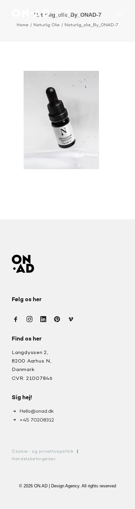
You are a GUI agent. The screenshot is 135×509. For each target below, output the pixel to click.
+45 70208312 (36, 420)
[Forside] (23, 264)
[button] (120, 13)
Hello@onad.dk (36, 411)
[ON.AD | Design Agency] (42, 13)
